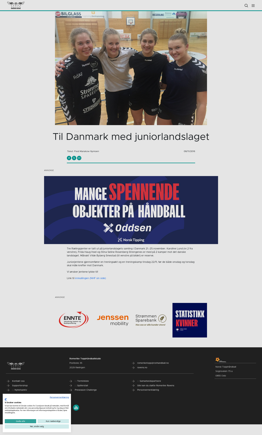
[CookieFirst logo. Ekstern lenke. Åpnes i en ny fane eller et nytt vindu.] (6, 399)
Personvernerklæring (59, 397)
